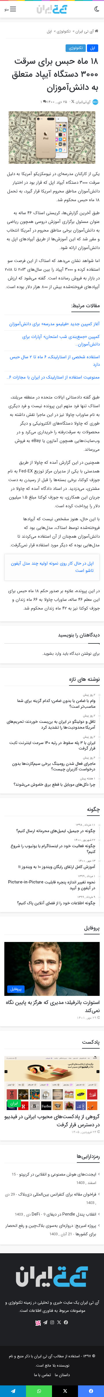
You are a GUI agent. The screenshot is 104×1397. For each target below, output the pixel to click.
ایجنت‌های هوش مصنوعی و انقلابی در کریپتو (57, 1174)
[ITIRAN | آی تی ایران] (52, 9)
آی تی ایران (85, 31)
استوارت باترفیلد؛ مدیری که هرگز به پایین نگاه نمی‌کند (53, 1006)
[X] (58, 1322)
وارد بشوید (52, 653)
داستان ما (62, 1375)
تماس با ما (42, 1375)
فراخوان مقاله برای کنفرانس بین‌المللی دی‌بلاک (57, 1194)
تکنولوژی (63, 31)
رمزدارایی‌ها (88, 1156)
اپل (49, 31)
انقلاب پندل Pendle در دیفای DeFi (64, 1214)
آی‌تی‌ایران (83, 102)
